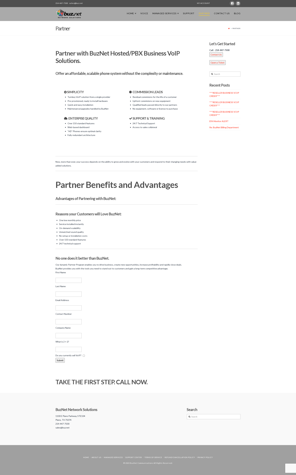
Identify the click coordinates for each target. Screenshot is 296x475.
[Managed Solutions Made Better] (69, 13)
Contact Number (64, 314)
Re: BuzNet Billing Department (224, 127)
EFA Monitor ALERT (218, 121)
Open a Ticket (217, 62)
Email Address (62, 300)
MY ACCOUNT (203, 3)
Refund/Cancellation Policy (180, 457)
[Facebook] (232, 3)
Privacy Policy (205, 457)
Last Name (61, 286)
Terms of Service (153, 457)
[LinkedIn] (238, 3)
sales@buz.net (76, 3)
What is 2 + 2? (62, 341)
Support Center (133, 457)
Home (86, 457)
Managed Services (113, 457)
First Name (61, 272)
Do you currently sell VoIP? (69, 355)
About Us (96, 457)
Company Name (63, 327)
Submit (60, 360)
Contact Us (216, 54)
